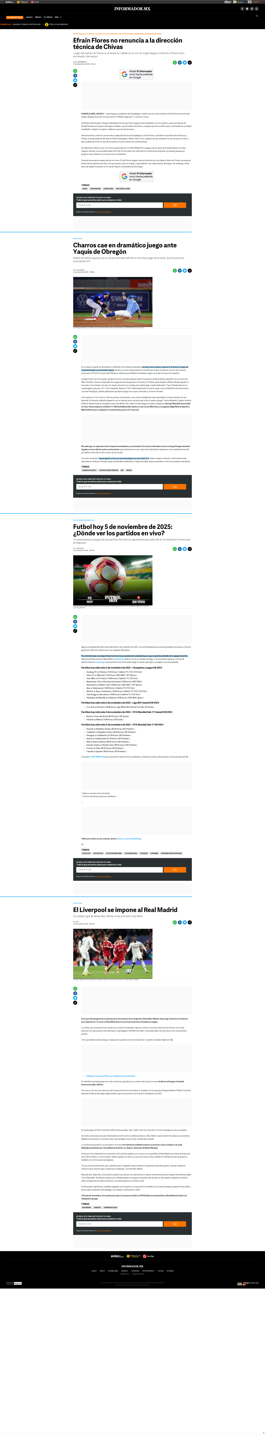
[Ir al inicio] (31, 8)
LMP (122, 470)
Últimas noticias (14, 17)
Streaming (154, 853)
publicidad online (138, 1273)
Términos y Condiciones (103, 211)
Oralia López (80, 548)
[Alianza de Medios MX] (241, 1282)
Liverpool (97, 1207)
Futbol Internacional (114, 853)
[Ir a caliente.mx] (227, 1)
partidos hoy (98, 853)
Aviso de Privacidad (120, 1284)
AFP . (77, 921)
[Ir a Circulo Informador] (21, 1)
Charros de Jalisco (89, 470)
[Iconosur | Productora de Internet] (10, 1282)
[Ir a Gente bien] (148, 1254)
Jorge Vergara (95, 188)
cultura (160, 1270)
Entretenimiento (148, 1270)
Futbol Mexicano (131, 853)
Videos (49, 17)
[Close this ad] (263, 1432)
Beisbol (129, 470)
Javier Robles (80, 269)
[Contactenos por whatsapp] (257, 8)
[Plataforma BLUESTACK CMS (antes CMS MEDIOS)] (18, 1282)
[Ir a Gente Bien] (34, 1)
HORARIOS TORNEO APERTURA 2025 (26, 24)
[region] (132, 1439)
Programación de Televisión (171, 853)
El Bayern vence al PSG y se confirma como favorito (110, 1076)
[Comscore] (253, 1282)
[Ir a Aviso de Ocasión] (117, 1254)
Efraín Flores (108, 188)
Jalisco (29, 17)
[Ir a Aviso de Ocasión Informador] (10, 1)
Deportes (77, 33)
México (38, 17)
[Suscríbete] (252, 1)
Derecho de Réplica (131, 1284)
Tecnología (135, 1270)
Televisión (144, 853)
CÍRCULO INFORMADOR (58, 24)
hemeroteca (125, 1273)
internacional (113, 1270)
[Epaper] (239, 1)
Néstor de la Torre (123, 188)
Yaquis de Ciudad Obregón (108, 470)
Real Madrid (86, 1207)
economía (170, 1270)
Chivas (84, 188)
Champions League (110, 1207)
